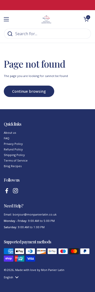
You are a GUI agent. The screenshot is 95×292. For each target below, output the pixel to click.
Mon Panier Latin (52, 270)
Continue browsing (29, 91)
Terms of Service (16, 160)
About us (10, 132)
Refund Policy (13, 149)
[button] (86, 19)
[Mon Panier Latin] (46, 19)
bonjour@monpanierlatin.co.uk (34, 214)
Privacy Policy (13, 144)
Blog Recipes (13, 166)
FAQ (6, 138)
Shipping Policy (14, 155)
